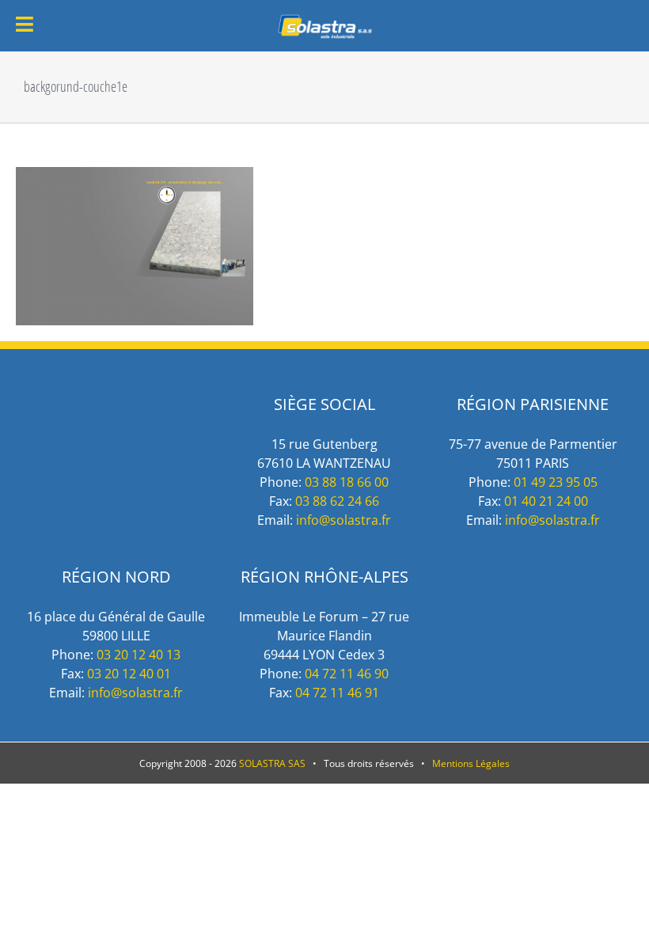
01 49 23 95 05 (556, 482)
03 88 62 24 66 (337, 501)
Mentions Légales (471, 763)
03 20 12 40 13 (138, 654)
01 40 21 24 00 (546, 501)
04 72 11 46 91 (337, 692)
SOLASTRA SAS (272, 763)
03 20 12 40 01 (129, 673)
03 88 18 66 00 (347, 482)
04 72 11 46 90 (347, 673)
